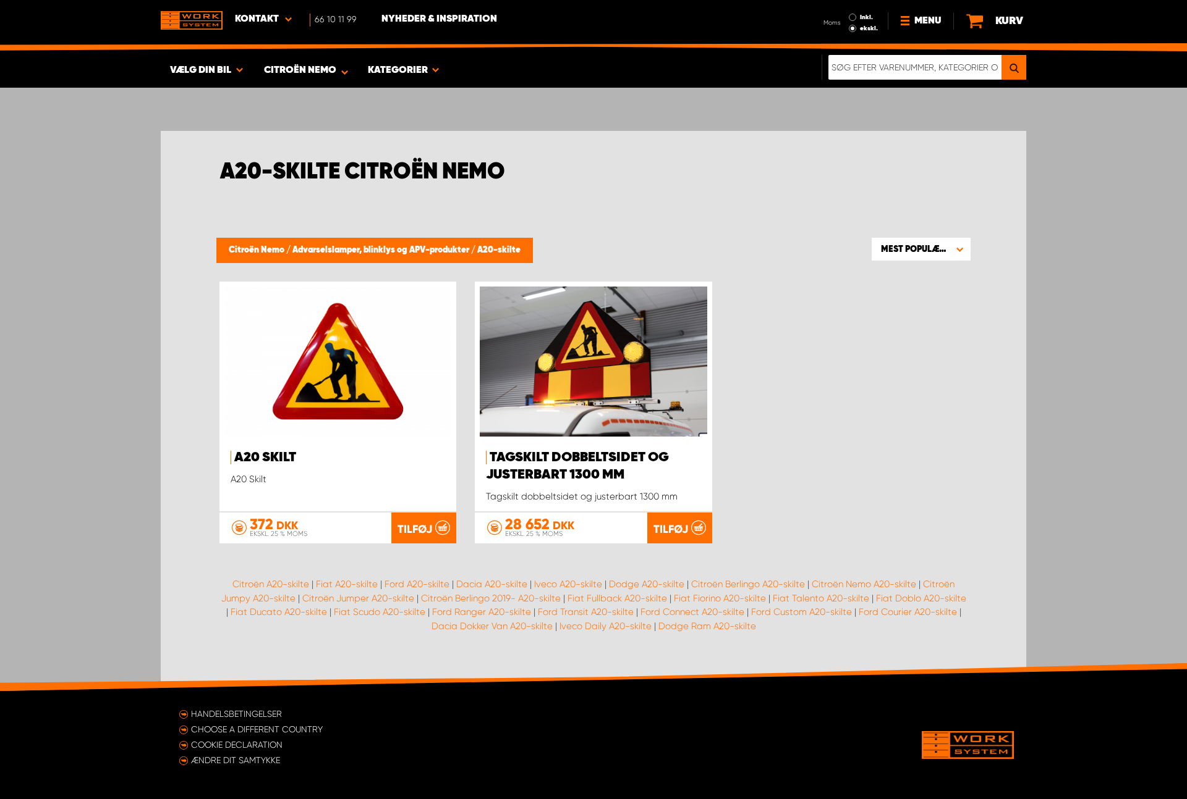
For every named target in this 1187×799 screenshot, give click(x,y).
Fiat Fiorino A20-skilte (720, 598)
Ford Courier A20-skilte (908, 611)
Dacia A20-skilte (491, 584)
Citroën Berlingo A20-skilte (748, 584)
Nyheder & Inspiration (439, 19)
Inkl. (866, 17)
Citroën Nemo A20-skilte (864, 584)
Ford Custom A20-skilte (801, 611)
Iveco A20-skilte (568, 584)
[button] (921, 249)
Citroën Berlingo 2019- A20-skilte (491, 598)
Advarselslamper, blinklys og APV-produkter (381, 250)
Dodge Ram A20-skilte (707, 626)
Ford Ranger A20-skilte (481, 611)
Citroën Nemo (257, 250)
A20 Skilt (265, 457)
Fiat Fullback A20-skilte (617, 598)
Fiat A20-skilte (347, 584)
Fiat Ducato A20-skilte (279, 611)
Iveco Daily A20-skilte (605, 626)
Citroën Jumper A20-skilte (358, 598)
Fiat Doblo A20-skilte (921, 598)
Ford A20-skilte (417, 584)
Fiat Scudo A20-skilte (379, 611)
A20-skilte (499, 250)
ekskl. (869, 28)
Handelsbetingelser (236, 714)
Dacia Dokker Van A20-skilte (492, 626)
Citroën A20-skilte (270, 584)
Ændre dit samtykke (235, 760)
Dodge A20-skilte (646, 584)
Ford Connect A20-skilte (692, 611)
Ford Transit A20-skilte (586, 611)
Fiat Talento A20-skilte (821, 598)
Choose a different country (257, 729)
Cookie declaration (237, 745)
